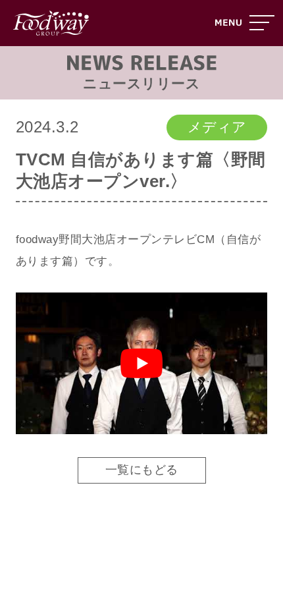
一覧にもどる (141, 469)
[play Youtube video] (142, 363)
